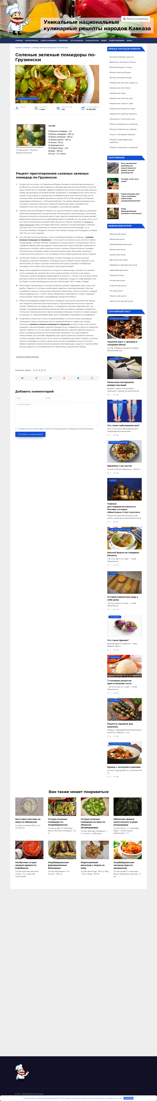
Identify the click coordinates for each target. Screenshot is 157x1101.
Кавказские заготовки (28, 98)
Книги (129, 40)
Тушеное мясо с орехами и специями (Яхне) (122, 343)
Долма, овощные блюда (121, 77)
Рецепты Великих (116, 40)
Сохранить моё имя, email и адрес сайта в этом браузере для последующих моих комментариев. (56, 429)
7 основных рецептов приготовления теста (119, 682)
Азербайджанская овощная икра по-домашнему (124, 865)
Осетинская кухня (118, 286)
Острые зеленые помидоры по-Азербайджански (57, 822)
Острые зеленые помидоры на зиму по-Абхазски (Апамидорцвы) (93, 823)
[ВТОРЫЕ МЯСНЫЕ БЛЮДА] (124, 337)
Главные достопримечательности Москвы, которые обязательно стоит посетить (123, 508)
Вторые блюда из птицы (121, 67)
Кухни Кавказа (31, 40)
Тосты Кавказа (76, 40)
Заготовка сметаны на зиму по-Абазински (27, 820)
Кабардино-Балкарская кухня (123, 265)
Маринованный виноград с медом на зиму (92, 865)
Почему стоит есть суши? (130, 180)
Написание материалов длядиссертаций (120, 383)
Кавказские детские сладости (124, 83)
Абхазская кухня (117, 239)
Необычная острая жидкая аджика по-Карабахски (26, 865)
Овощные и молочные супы (122, 119)
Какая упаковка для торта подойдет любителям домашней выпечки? (130, 197)
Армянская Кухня (118, 249)
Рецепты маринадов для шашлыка (121, 140)
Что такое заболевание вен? (123, 425)
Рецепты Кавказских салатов (123, 129)
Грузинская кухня (118, 255)
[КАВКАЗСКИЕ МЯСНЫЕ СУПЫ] (124, 548)
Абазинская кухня (118, 234)
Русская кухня (116, 291)
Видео (104, 40)
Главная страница (22, 47)
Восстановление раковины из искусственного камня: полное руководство (129, 168)
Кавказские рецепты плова (122, 109)
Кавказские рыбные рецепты (123, 114)
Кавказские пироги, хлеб (121, 103)
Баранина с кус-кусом (119, 466)
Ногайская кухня (117, 280)
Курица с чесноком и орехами (124, 767)
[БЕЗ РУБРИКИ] (124, 378)
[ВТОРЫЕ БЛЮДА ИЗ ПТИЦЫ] (124, 762)
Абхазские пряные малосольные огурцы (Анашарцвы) (126, 822)
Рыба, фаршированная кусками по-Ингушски (131, 211)
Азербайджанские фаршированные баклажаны (58, 865)
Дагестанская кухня (119, 260)
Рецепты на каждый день (137, 19)
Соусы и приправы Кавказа (122, 134)
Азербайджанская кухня (121, 244)
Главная (19, 40)
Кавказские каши (118, 93)
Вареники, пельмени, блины (123, 62)
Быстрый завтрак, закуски (122, 57)
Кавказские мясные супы (121, 98)
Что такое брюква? (118, 640)
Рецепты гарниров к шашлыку (124, 147)
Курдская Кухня (117, 275)
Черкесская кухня (118, 296)
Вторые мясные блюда (120, 72)
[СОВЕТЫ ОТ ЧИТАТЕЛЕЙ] (124, 421)
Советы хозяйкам (48, 40)
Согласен (128, 1098)
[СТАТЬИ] (124, 499)
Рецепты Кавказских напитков (124, 124)
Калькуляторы (92, 40)
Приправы (63, 40)
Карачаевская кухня (119, 270)
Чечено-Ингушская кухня (121, 301)
